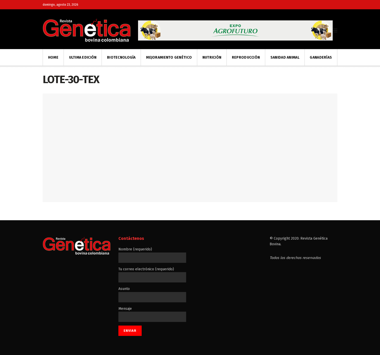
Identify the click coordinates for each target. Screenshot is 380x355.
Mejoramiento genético (169, 57)
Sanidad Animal (284, 57)
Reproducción (246, 57)
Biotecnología (121, 57)
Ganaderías (321, 57)
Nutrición (212, 57)
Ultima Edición (83, 57)
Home (53, 57)
